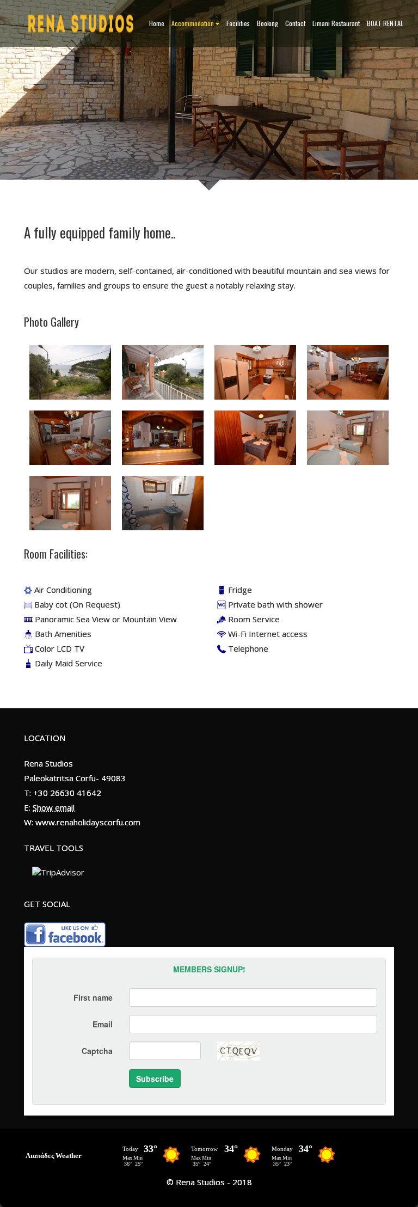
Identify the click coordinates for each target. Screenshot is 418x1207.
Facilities (238, 23)
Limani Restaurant (336, 23)
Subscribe (155, 1078)
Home (156, 23)
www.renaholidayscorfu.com (87, 822)
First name (93, 997)
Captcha (97, 1050)
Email (103, 1024)
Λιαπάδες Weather (54, 1155)
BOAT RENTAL (385, 23)
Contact (295, 23)
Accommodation (192, 23)
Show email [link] (54, 807)
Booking (267, 23)
